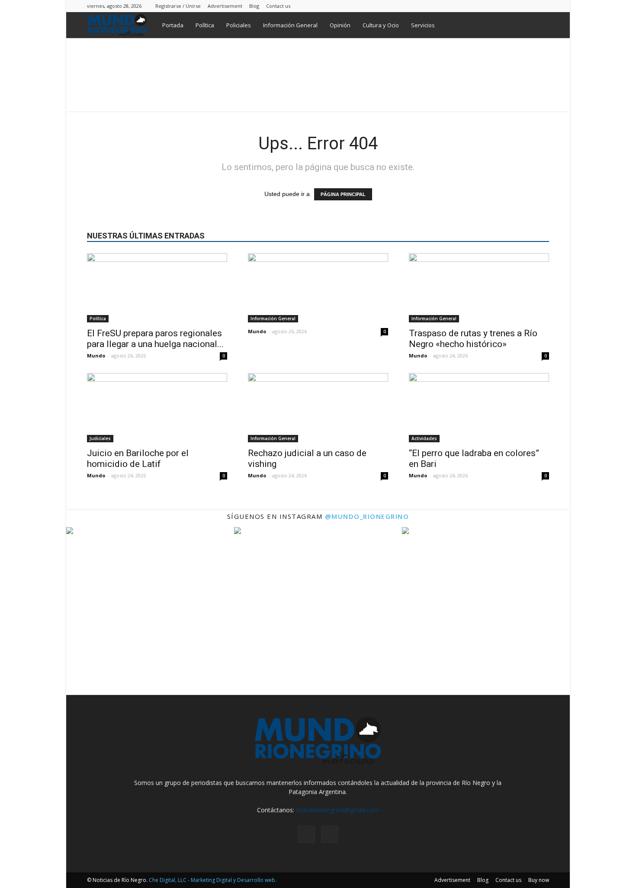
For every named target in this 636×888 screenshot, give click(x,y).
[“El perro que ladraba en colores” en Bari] (479, 407)
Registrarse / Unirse (178, 6)
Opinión (340, 25)
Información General (290, 25)
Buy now (538, 880)
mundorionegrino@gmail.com (337, 810)
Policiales (238, 25)
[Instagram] (528, 6)
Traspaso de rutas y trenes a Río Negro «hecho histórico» (473, 338)
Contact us (278, 6)
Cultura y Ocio (381, 25)
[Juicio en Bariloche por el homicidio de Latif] (157, 407)
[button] (538, 26)
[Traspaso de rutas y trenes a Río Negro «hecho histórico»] (479, 287)
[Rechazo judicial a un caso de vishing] (318, 407)
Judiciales (100, 438)
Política (205, 25)
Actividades (424, 438)
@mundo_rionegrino (367, 516)
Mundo (96, 355)
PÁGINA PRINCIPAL (343, 194)
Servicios (423, 25)
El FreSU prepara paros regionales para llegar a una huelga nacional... (155, 338)
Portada (172, 25)
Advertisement (225, 6)
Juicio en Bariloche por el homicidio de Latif (138, 458)
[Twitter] (542, 6)
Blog (254, 6)
